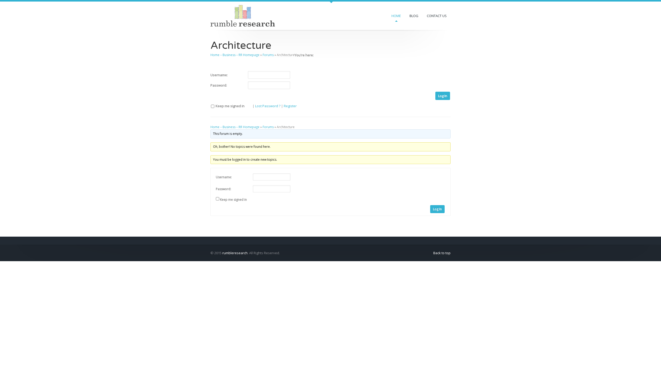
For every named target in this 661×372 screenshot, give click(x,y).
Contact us (437, 15)
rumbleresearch (235, 253)
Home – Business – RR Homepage (234, 55)
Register (290, 106)
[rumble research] (242, 15)
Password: (218, 85)
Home (396, 15)
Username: (219, 75)
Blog (414, 15)
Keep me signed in (230, 106)
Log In (442, 96)
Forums (268, 55)
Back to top (442, 253)
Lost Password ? (267, 106)
